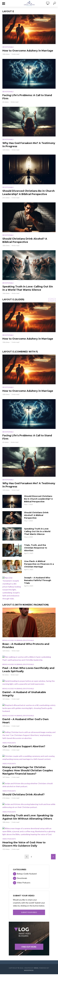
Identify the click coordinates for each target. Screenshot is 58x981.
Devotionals (7, 47)
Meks (36, 968)
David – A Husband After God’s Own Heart (25, 721)
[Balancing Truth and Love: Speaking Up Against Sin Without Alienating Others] (29, 806)
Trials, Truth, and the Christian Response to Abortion (35, 548)
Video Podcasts (9, 743)
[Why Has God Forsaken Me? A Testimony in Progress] (29, 121)
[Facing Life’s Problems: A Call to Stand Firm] (29, 74)
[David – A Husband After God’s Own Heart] (29, 708)
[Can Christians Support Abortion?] (29, 735)
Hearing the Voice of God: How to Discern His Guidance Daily (23, 844)
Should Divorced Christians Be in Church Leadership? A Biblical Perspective (28, 192)
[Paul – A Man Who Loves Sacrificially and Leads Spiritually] (29, 658)
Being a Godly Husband (12, 640)
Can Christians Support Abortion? (23, 746)
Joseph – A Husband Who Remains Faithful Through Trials (37, 580)
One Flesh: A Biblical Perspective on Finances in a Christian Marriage (39, 564)
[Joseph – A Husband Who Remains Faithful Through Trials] (12, 588)
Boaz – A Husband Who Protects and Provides (25, 646)
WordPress (28, 970)
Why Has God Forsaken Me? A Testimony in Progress (28, 145)
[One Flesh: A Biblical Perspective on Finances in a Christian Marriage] (12, 566)
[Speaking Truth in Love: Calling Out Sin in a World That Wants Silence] (29, 265)
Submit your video (29, 912)
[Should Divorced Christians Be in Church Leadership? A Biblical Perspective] (29, 169)
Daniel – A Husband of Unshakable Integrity (24, 694)
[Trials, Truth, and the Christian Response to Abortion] (12, 550)
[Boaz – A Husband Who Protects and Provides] (29, 622)
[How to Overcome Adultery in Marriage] (29, 29)
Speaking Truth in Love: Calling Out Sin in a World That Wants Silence (27, 288)
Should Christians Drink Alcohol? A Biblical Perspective (24, 240)
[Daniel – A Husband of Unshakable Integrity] (29, 682)
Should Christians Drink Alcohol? (23, 794)
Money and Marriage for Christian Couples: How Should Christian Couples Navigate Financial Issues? (27, 770)
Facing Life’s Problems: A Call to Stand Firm (27, 97)
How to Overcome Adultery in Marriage (27, 50)
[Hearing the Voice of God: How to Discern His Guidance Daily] (29, 831)
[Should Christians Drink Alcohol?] (29, 785)
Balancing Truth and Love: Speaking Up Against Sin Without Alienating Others (27, 817)
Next (53, 856)
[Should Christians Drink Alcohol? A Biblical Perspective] (29, 217)
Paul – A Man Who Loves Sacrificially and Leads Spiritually (28, 670)
